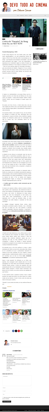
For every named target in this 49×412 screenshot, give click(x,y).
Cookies (38, 410)
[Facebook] (13, 331)
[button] (45, 15)
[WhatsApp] (21, 331)
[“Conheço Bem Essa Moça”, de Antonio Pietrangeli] (40, 56)
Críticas (4, 39)
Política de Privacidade (32, 410)
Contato (30, 15)
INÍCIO (18, 15)
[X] (16, 331)
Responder (8, 370)
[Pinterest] (19, 331)
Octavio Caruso (6, 45)
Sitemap (42, 410)
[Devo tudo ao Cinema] (24, 7)
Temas (26, 15)
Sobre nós (22, 15)
